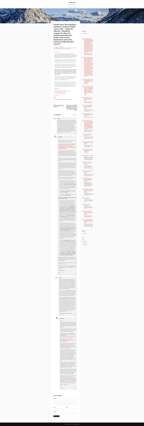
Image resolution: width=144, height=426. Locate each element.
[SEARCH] (92, 27)
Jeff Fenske (85, 97)
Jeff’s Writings (75, 7)
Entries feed (84, 241)
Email (67, 407)
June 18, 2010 (63, 388)
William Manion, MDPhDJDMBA (88, 219)
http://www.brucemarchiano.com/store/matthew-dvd (67, 336)
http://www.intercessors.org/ (63, 311)
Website (55, 411)
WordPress (69, 424)
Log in (84, 239)
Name (54, 407)
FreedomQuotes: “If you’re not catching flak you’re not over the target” (88, 221)
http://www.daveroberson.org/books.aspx (70, 294)
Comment (55, 398)
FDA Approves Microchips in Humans (60, 91)
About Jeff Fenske (69, 7)
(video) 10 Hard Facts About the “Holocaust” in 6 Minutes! (88, 163)
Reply (75, 133)
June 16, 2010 (60, 133)
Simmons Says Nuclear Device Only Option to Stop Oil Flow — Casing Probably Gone (59, 106)
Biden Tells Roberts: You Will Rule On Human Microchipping (62, 99)
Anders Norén (77, 424)
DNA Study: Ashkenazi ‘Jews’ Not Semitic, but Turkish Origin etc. (88, 150)
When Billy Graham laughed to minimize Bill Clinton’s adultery (88, 114)
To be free (72, 2)
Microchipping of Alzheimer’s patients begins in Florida (62, 90)
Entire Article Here (56, 95)
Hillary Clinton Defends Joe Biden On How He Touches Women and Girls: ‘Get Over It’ (88, 81)
